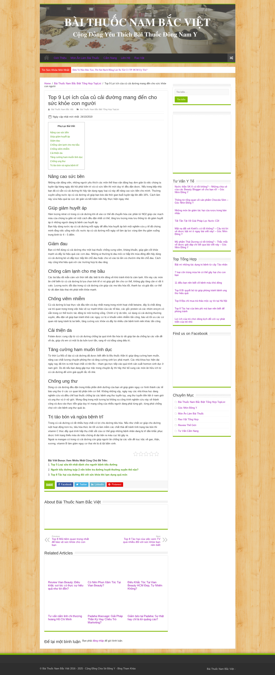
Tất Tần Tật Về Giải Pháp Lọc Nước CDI (197, 220)
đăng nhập (98, 640)
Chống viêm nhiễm (59, 149)
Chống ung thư (57, 161)
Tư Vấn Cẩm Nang (188, 431)
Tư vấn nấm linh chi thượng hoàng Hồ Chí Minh (65, 617)
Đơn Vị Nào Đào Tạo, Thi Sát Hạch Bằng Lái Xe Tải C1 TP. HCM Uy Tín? (110, 69)
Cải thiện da (56, 153)
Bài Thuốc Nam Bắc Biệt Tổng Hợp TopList (77, 83)
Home (46, 57)
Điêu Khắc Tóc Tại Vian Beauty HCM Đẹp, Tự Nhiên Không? (145, 585)
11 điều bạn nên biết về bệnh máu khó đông (198, 282)
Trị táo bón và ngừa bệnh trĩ (64, 165)
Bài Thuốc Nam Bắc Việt (62, 109)
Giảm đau (55, 140)
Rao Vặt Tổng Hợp (188, 419)
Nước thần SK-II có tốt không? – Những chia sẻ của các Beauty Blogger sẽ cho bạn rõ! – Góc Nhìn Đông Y (201, 189)
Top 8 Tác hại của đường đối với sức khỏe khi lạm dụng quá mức (89, 474)
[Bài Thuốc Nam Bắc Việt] (137, 28)
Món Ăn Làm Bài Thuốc (85, 57)
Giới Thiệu (60, 57)
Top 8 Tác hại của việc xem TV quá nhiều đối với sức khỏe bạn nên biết (141, 540)
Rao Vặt (139, 57)
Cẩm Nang (110, 57)
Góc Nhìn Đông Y (187, 407)
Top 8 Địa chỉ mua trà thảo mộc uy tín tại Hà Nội (201, 300)
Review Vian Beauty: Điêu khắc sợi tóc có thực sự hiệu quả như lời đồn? (65, 585)
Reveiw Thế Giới (187, 425)
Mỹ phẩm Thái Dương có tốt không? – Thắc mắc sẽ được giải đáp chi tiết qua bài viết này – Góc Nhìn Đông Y (201, 244)
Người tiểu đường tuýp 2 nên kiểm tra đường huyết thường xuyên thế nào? (94, 469)
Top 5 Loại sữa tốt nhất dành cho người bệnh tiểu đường (84, 464)
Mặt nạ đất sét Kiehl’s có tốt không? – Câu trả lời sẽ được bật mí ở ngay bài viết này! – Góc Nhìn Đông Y (201, 231)
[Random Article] (231, 57)
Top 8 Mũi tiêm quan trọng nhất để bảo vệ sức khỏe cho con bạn (70, 540)
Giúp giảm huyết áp (60, 136)
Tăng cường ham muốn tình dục (66, 157)
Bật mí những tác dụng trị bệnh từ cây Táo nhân (201, 264)
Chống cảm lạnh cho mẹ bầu (65, 145)
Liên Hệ (125, 57)
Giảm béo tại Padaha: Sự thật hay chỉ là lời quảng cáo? (146, 617)
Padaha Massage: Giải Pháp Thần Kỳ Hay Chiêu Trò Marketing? (105, 619)
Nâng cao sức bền (59, 132)
